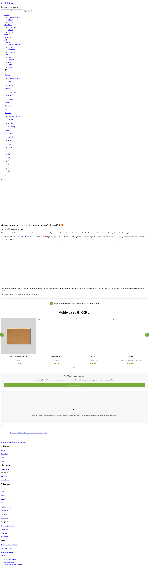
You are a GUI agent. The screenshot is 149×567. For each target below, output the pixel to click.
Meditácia (7, 35)
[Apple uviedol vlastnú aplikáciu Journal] (31, 442)
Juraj (6, 229)
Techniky (10, 20)
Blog (5, 40)
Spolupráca (7, 42)
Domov (3, 450)
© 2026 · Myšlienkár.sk (10, 559)
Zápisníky (11, 60)
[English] (9, 161)
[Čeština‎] (9, 158)
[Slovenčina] (6, 151)
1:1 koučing (11, 52)
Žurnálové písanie (6, 507)
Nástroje (10, 22)
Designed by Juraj (9, 562)
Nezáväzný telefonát (14, 45)
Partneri (3, 555)
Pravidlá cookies (6, 548)
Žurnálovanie (5, 469)
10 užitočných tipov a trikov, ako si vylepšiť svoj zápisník (28, 433)
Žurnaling (7, 15)
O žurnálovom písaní (14, 17)
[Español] (9, 168)
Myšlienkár (7, 3)
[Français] (9, 165)
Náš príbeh (4, 454)
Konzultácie (11, 50)
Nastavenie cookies (7, 552)
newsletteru (21, 237)
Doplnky (10, 65)
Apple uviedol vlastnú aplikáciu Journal (13, 442)
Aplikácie (10, 67)
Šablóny (10, 57)
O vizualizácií (12, 27)
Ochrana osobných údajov (9, 545)
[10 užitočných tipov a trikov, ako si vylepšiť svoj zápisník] (5, 433)
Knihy (9, 62)
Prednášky (11, 47)
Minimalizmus (5, 480)
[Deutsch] (9, 172)
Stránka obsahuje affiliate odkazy (13, 564)
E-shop (6, 55)
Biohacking (7, 37)
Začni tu (3, 492)
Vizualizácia (8, 25)
